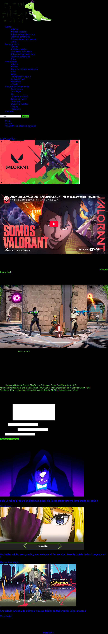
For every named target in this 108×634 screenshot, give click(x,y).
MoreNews (48, 633)
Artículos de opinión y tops (23, 34)
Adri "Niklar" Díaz (8, 139)
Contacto (9, 111)
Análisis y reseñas (19, 32)
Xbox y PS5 (24, 351)
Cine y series (17, 89)
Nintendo (9, 385)
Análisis (14, 66)
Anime (8, 27)
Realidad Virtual (18, 79)
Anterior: (45, 388)
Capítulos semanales (20, 37)
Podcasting (16, 109)
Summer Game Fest (52, 385)
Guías (13, 71)
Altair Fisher (6, 506)
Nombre (3, 424)
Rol (12, 94)
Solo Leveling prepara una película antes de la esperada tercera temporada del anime (49, 500)
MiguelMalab (6, 616)
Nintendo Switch (21, 385)
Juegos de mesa (18, 99)
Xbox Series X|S (68, 385)
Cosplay (14, 106)
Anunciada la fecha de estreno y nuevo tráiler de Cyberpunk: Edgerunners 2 (43, 610)
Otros (13, 42)
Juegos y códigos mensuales (24, 69)
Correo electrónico (8, 429)
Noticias (14, 29)
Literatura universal (19, 96)
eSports (14, 84)
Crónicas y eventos (19, 104)
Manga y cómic (12, 44)
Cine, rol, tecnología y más (17, 86)
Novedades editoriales (21, 51)
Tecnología (16, 91)
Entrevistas (16, 101)
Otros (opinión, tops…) (21, 76)
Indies (13, 74)
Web (2, 434)
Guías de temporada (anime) (23, 39)
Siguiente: (39, 390)
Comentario (6, 420)
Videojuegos (11, 61)
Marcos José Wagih (9, 562)
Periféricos (16, 81)
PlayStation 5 (36, 385)
